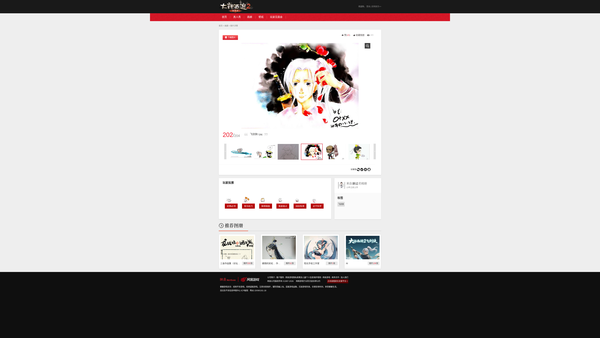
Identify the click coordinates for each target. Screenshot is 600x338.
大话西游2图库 (236, 6)
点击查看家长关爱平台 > (338, 281)
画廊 (226, 26)
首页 (220, 26)
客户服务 (280, 277)
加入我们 (344, 277)
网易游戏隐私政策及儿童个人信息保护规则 (303, 277)
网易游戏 (326, 277)
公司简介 (271, 277)
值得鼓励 (265, 206)
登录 (368, 6)
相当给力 (248, 206)
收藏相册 (360, 35)
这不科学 (317, 206)
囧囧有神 (300, 206)
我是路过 (282, 206)
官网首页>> (376, 6)
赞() (347, 35)
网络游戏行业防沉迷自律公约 (308, 281)
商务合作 (335, 277)
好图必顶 (231, 206)
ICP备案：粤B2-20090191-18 (253, 290)
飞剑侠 (341, 204)
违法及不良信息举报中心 (230, 290)
